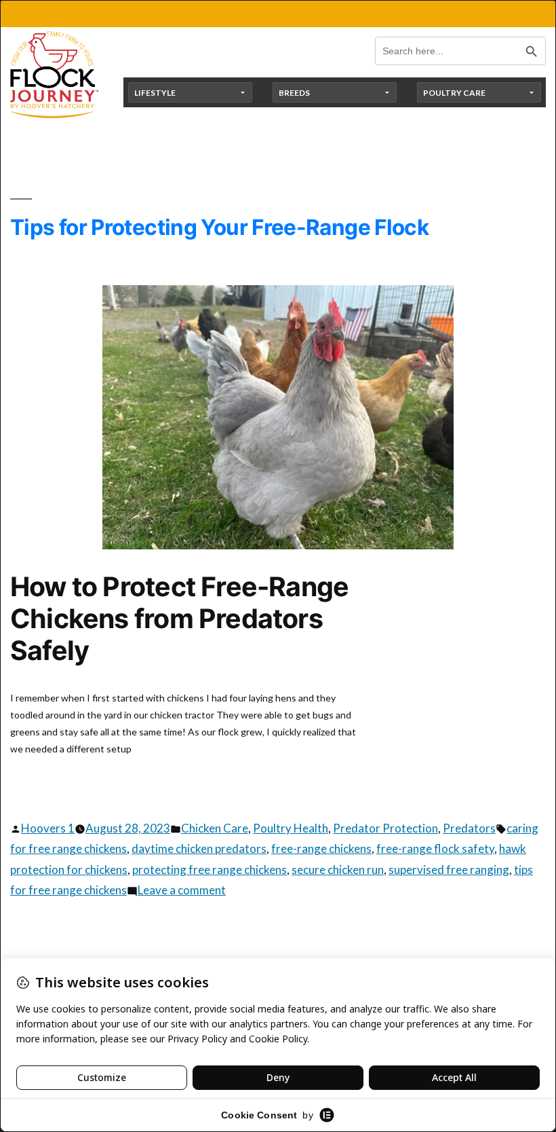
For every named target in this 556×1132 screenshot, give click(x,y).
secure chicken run (338, 869)
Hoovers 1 (48, 828)
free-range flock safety (435, 848)
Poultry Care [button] (454, 93)
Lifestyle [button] (155, 93)
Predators (469, 828)
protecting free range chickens (209, 869)
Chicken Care (214, 828)
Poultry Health (290, 828)
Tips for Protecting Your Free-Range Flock (219, 227)
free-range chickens (321, 848)
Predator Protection (385, 828)
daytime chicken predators (199, 848)
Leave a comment (182, 890)
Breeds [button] (294, 93)
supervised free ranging (449, 869)
